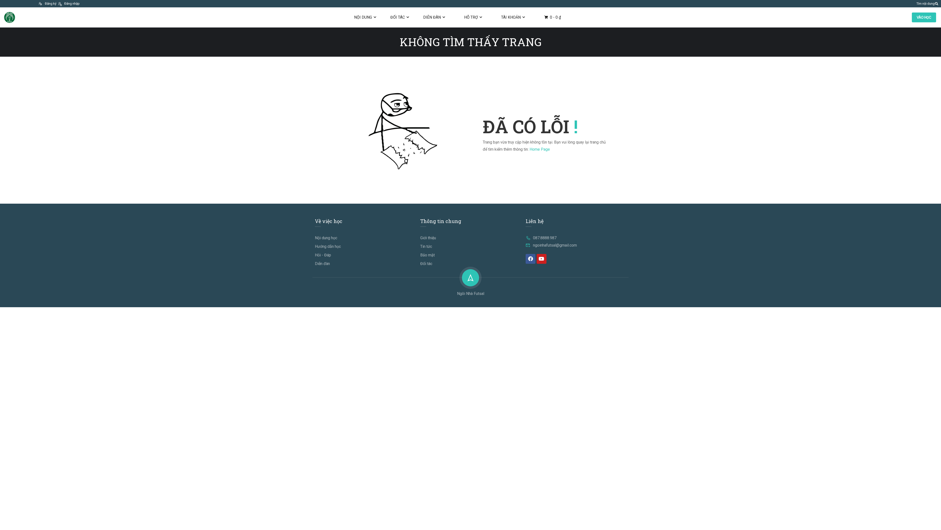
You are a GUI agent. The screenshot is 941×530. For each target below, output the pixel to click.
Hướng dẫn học (328, 246)
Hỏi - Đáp (323, 255)
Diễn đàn (432, 17)
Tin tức (426, 246)
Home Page (540, 149)
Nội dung (363, 17)
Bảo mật (427, 255)
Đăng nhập (72, 3)
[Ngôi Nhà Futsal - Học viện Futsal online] (9, 17)
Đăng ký (50, 3)
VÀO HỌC (924, 17)
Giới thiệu (428, 238)
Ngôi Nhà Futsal (470, 293)
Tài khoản (511, 17)
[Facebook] (530, 259)
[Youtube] (541, 259)
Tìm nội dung (925, 3)
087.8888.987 (545, 238)
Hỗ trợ (471, 17)
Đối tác (397, 17)
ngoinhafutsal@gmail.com (555, 245)
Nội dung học (326, 238)
